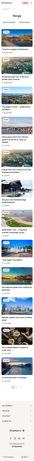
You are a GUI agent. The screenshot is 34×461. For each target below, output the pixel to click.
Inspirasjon (5, 9)
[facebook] (10, 438)
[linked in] (19, 438)
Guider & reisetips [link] (24, 22)
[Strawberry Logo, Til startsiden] (6, 3)
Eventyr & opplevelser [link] (9, 22)
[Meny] (31, 3)
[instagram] (15, 438)
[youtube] (23, 438)
